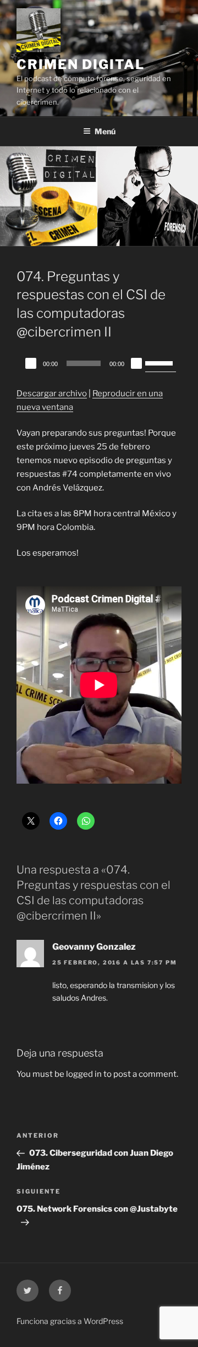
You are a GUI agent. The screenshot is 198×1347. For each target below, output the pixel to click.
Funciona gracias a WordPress (69, 1321)
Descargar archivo (51, 393)
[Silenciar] (136, 363)
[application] (99, 363)
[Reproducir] (30, 363)
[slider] (160, 362)
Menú (105, 131)
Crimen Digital (80, 64)
